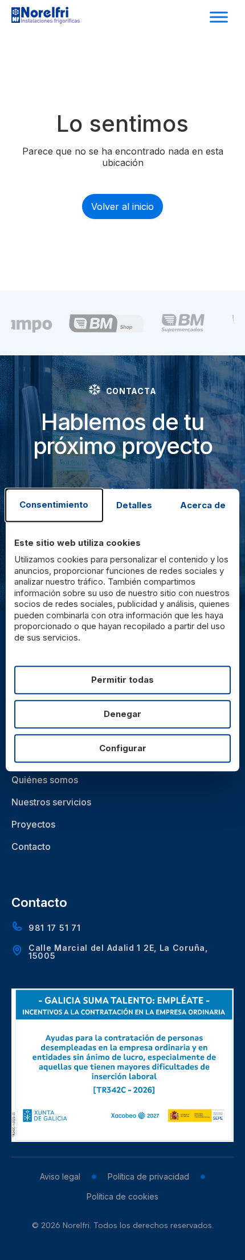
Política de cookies (122, 1196)
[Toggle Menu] (219, 17)
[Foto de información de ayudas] (122, 1138)
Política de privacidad (148, 1176)
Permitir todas (122, 679)
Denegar (122, 713)
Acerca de (203, 505)
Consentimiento (53, 505)
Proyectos (33, 824)
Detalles (134, 505)
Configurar (122, 748)
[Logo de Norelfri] (45, 20)
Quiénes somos (44, 779)
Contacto (31, 846)
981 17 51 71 (54, 928)
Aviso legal (60, 1176)
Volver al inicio (122, 206)
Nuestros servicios (51, 802)
